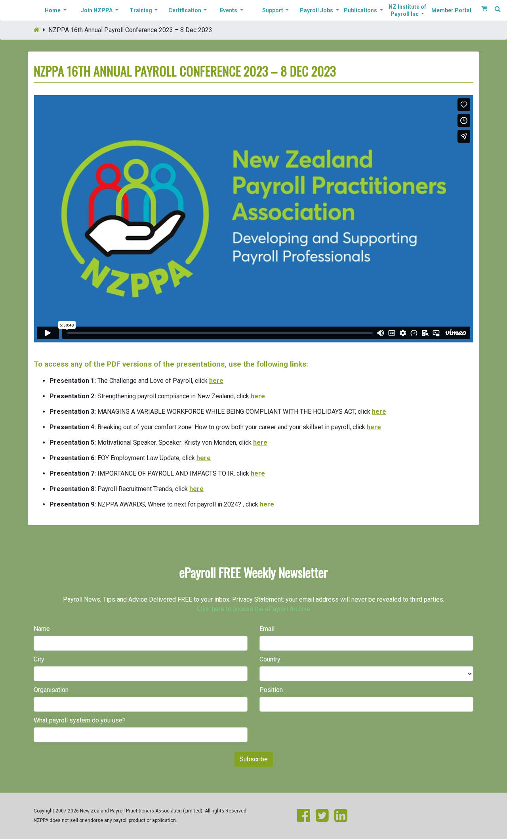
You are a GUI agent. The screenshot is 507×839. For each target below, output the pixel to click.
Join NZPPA (97, 10)
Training (141, 10)
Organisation (51, 690)
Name (42, 629)
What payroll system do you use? (80, 720)
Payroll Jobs (317, 10)
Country (269, 659)
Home (53, 10)
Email (266, 629)
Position (271, 690)
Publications (361, 10)
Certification (185, 10)
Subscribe (254, 759)
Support (273, 10)
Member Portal (451, 10)
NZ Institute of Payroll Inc (407, 10)
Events (229, 10)
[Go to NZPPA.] (37, 30)
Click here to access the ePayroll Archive (253, 609)
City (39, 659)
